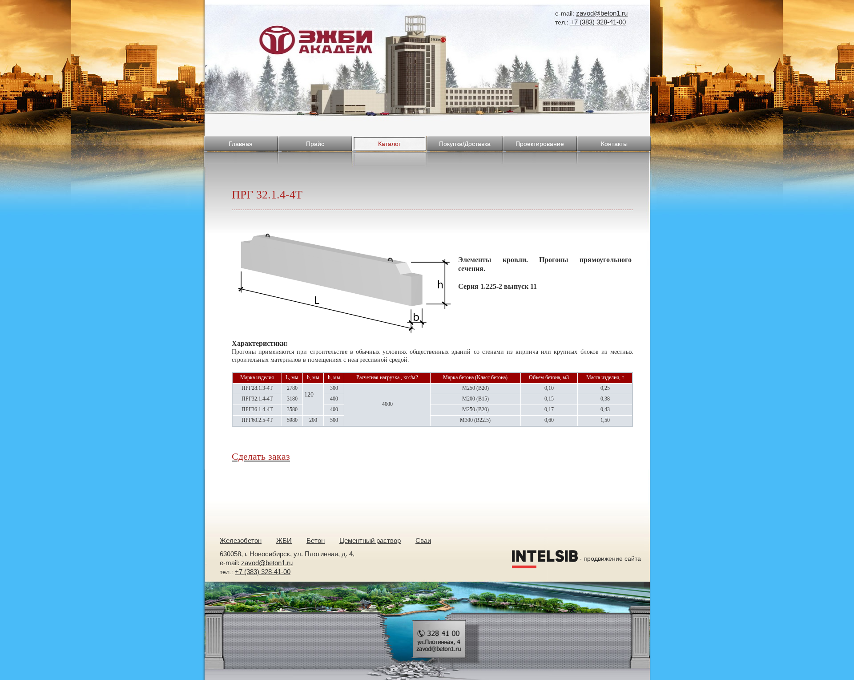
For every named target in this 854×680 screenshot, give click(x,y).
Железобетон (241, 540)
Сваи (423, 540)
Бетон (315, 540)
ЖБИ (284, 540)
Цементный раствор (370, 540)
